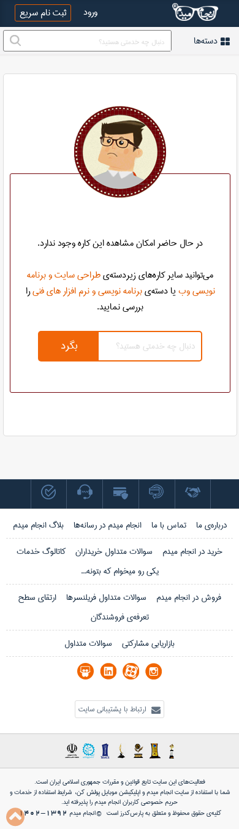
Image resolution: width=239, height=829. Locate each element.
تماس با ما (168, 525)
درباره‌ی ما (211, 525)
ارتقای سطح (37, 597)
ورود (90, 12)
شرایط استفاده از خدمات (43, 792)
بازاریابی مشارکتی (148, 643)
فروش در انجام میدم (188, 597)
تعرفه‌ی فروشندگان (120, 617)
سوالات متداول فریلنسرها (106, 597)
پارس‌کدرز (131, 813)
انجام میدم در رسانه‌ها (108, 525)
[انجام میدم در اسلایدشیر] (85, 671)
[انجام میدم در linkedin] (108, 671)
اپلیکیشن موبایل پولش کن (108, 792)
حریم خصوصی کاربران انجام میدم (135, 802)
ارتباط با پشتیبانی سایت (113, 709)
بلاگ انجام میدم (38, 525)
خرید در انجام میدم (192, 551)
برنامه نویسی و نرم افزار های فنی (87, 291)
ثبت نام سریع (43, 13)
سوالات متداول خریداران (114, 551)
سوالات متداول (88, 643)
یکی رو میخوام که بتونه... (120, 571)
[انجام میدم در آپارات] (131, 671)
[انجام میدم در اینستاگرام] (153, 671)
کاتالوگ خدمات (41, 551)
